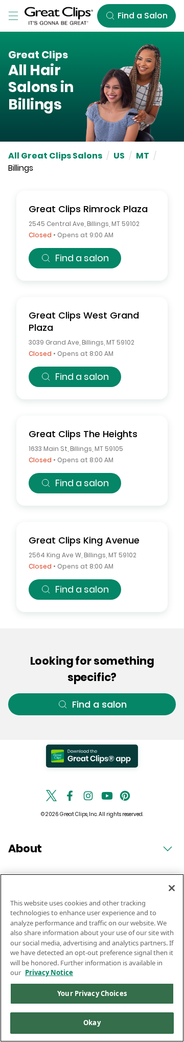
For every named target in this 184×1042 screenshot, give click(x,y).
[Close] (171, 888)
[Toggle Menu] (13, 16)
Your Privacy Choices (92, 993)
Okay (92, 1022)
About (25, 848)
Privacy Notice (49, 972)
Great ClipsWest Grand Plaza (84, 321)
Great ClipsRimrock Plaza (88, 208)
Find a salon (82, 258)
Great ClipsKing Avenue (84, 540)
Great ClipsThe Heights (83, 433)
